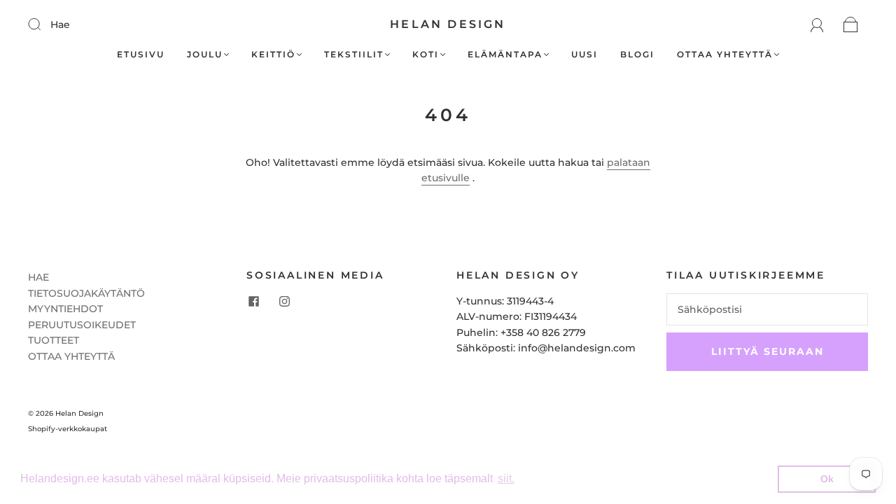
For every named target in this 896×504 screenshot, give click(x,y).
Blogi (637, 54)
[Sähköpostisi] (767, 309)
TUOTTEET (53, 340)
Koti (425, 54)
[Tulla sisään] (43, 23)
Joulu (205, 54)
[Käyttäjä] (817, 24)
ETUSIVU (140, 54)
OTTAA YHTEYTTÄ (71, 356)
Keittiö (273, 54)
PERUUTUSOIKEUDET (82, 324)
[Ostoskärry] (851, 24)
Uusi (584, 54)
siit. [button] (506, 478)
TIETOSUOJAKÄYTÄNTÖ (86, 293)
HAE (38, 277)
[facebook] (253, 301)
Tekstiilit (354, 54)
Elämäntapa (505, 54)
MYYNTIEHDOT (65, 308)
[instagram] (284, 301)
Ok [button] (827, 478)
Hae (60, 24)
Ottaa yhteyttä (725, 54)
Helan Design (447, 24)
